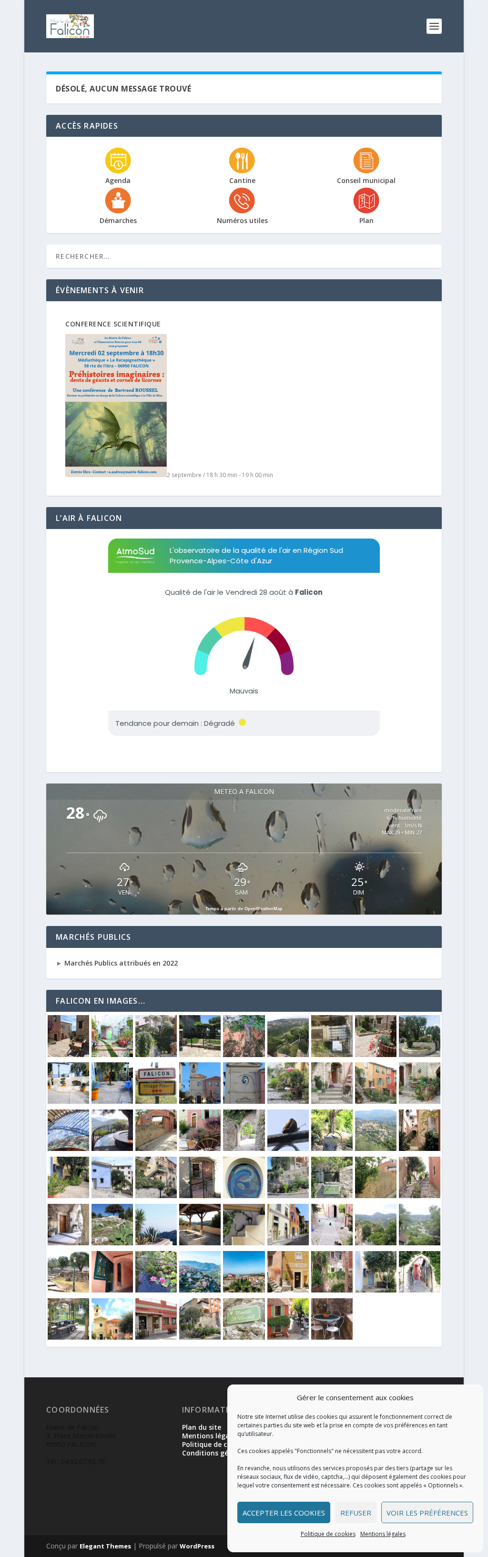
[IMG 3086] (288, 1054)
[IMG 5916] (243, 1148)
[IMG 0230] (375, 1242)
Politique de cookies (328, 1534)
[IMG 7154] (200, 1337)
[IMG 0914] (200, 1242)
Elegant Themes (105, 1546)
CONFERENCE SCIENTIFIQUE (113, 323)
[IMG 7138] (288, 1101)
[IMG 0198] (112, 1289)
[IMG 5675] (288, 1195)
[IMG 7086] (200, 1148)
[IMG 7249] (243, 1101)
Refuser (355, 1512)
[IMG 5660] (375, 1195)
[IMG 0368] (332, 1242)
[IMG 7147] (332, 1337)
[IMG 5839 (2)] (332, 1148)
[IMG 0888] (288, 1242)
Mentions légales (383, 1534)
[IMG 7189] (68, 1337)
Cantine (242, 180)
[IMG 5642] (68, 1242)
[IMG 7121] (419, 1101)
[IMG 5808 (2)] (112, 1195)
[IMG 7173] (112, 1337)
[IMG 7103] (112, 1148)
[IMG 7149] (288, 1337)
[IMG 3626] (156, 1242)
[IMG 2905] (419, 1054)
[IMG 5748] (243, 1195)
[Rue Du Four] (112, 1054)
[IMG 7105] (68, 1148)
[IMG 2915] (375, 1054)
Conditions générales (217, 1452)
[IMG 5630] (112, 1242)
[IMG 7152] (243, 1337)
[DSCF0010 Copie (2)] (332, 1289)
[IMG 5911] (288, 1148)
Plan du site (201, 1427)
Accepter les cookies (284, 1512)
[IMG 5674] (332, 1195)
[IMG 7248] (200, 1101)
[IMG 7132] (375, 1101)
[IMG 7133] (332, 1101)
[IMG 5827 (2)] (419, 1148)
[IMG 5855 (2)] (156, 1101)
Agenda (118, 180)
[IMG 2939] (332, 1054)
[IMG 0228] (419, 1242)
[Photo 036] (375, 1289)
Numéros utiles (242, 220)
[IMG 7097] (156, 1148)
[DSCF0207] (288, 1289)
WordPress (197, 1546)
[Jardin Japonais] (156, 1054)
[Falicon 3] (200, 1289)
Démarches (118, 220)
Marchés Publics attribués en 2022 (120, 962)
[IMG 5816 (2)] (68, 1195)
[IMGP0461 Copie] (419, 1289)
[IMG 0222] (68, 1289)
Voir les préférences (427, 1512)
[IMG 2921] (68, 1054)
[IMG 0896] (243, 1242)
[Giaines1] (112, 1101)
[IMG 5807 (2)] (156, 1195)
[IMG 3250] (200, 1054)
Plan (366, 220)
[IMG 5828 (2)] (375, 1148)
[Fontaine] (156, 1289)
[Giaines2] (68, 1101)
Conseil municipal (366, 180)
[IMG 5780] (200, 1195)
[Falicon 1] (243, 1289)
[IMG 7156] (156, 1337)
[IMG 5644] (419, 1195)
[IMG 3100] (243, 1054)
